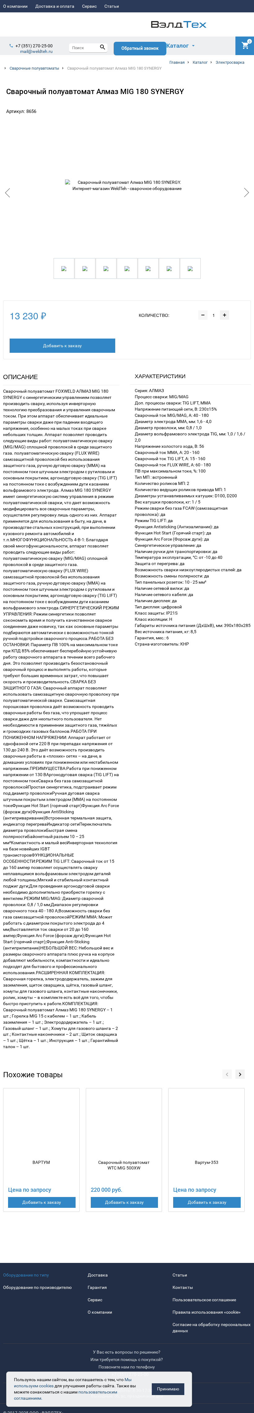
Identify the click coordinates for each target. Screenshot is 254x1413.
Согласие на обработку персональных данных (212, 1327)
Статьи (111, 6)
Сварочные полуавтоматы (34, 68)
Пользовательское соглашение (204, 1299)
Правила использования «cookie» (207, 1312)
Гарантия (97, 1287)
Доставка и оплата (54, 6)
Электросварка (230, 62)
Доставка (98, 1275)
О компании (15, 6)
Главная (177, 62)
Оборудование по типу (26, 1275)
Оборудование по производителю (37, 1287)
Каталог (200, 62)
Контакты (183, 1287)
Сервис (89, 6)
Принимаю (168, 1388)
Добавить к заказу (62, 345)
